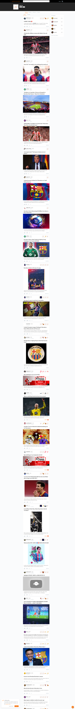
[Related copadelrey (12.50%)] (47, 297)
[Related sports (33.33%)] (45, 236)
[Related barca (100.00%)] (47, 30)
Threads (28, 14)
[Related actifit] (47, 452)
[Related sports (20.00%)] (47, 644)
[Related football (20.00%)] (45, 338)
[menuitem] (60, 1)
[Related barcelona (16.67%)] (43, 632)
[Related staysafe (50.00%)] (43, 452)
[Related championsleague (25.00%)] (45, 324)
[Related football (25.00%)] (43, 324)
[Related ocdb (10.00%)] (43, 393)
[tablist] (36, 14)
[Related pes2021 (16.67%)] (47, 572)
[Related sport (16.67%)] (45, 632)
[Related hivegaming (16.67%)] (45, 572)
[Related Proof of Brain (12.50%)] (47, 372)
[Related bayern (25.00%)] (47, 324)
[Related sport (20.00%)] (43, 644)
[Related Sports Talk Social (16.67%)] (43, 540)
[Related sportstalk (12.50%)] (45, 372)
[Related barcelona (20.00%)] (45, 644)
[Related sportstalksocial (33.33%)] (47, 236)
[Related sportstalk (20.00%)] (47, 338)
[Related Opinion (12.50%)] (45, 506)
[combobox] (36, 1)
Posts (25, 14)
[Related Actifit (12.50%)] (41, 372)
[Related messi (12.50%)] (45, 474)
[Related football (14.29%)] (45, 18)
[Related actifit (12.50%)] (43, 372)
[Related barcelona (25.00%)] (45, 697)
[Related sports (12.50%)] (43, 506)
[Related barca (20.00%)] (41, 338)
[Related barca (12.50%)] (41, 474)
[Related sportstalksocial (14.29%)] (41, 424)
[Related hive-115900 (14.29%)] (43, 18)
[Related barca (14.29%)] (41, 18)
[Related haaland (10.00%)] (47, 393)
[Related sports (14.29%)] (47, 18)
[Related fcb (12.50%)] (47, 474)
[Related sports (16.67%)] (47, 632)
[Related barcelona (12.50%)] (45, 297)
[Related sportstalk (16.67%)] (47, 540)
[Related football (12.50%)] (43, 474)
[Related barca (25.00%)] (41, 324)
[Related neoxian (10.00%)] (45, 393)
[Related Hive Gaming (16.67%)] (43, 572)
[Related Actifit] (45, 452)
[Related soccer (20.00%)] (43, 338)
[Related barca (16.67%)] (41, 540)
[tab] (24, 14)
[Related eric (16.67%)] (45, 540)
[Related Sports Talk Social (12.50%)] (41, 297)
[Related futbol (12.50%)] (43, 297)
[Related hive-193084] (43, 265)
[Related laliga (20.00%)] (47, 599)
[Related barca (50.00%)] (41, 452)
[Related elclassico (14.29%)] (47, 424)
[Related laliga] (47, 265)
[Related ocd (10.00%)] (41, 393)
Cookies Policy (8, 704)
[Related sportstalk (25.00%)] (47, 697)
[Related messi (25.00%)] (43, 697)
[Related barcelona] (45, 265)
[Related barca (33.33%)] (43, 236)
